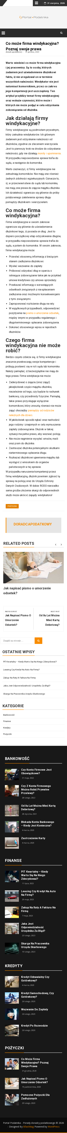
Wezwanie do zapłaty (34, 1009)
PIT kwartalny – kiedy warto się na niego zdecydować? (30, 661)
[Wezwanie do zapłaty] (12, 1013)
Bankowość (9, 715)
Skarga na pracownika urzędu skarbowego (24, 694)
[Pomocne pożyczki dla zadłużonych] (12, 1099)
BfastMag (28, 1126)
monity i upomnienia (49, 153)
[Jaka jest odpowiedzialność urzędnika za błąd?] (12, 928)
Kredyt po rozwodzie (34, 1025)
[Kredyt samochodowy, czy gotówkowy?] (12, 997)
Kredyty (6, 728)
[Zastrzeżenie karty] (12, 842)
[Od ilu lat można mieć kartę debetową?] (12, 810)
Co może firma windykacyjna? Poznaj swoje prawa (34, 1063)
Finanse (7, 721)
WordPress (54, 1126)
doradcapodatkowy (14, 52)
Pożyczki (12, 506)
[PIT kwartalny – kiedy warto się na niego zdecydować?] (12, 876)
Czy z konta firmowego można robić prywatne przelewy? (36, 789)
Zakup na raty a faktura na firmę (19, 678)
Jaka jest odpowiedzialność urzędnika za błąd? (27, 685)
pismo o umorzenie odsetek (42, 313)
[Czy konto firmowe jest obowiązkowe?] (12, 774)
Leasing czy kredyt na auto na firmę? (21, 669)
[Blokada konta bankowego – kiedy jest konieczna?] (12, 826)
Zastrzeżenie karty (33, 838)
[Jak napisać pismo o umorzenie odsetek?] (12, 1083)
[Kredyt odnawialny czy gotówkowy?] (12, 981)
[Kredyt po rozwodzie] (12, 1030)
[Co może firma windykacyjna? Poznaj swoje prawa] (12, 1063)
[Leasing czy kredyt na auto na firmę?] (12, 895)
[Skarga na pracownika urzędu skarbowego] (12, 947)
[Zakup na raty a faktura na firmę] (12, 912)
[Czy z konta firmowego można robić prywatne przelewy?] (12, 790)
